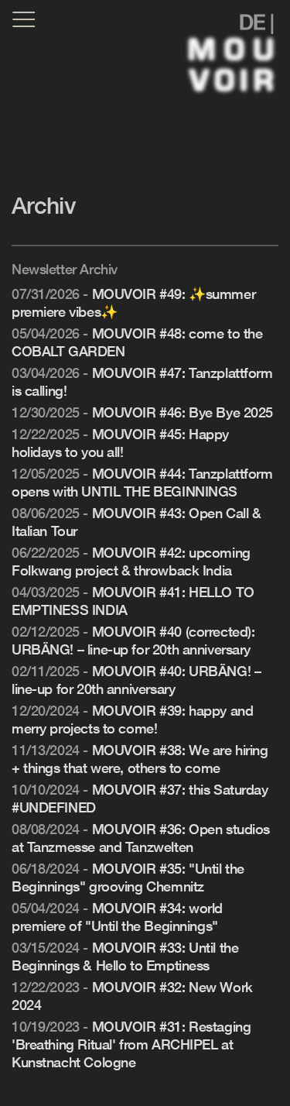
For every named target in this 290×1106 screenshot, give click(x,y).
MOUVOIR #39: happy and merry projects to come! (132, 719)
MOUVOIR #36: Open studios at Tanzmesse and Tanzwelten (141, 837)
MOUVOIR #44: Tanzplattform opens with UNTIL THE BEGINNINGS (142, 482)
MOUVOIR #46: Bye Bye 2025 (183, 412)
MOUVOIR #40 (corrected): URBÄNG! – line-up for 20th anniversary (133, 640)
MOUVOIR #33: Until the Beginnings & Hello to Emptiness (125, 956)
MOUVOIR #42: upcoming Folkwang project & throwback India (131, 561)
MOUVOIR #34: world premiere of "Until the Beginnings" (117, 916)
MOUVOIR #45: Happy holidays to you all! (120, 442)
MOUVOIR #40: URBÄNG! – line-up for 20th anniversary (136, 679)
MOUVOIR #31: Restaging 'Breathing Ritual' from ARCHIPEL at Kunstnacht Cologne (131, 1044)
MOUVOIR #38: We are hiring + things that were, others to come (140, 758)
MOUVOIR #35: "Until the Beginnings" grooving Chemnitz (128, 877)
